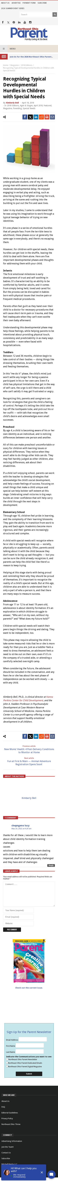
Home (5, 65)
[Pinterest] (14, 22)
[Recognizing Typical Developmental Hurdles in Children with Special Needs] (29, 149)
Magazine (14, 65)
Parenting (17, 108)
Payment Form (29, 3)
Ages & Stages (26, 105)
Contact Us (6, 1153)
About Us (5, 3)
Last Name (10, 1052)
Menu (13, 49)
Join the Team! (7, 1147)
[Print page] (46, 117)
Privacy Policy (7, 1118)
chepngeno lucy (20, 825)
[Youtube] (25, 22)
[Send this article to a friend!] (52, 117)
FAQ (3, 1107)
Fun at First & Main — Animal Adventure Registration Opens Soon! (29, 761)
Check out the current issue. (29, 988)
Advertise (16, 3)
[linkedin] (35, 117)
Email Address (12, 1040)
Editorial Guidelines (9, 1113)
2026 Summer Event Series (12, 8)
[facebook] (24, 117)
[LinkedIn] (19, 22)
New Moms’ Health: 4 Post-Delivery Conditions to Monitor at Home (29, 749)
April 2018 (38, 105)
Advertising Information (11, 1141)
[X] (8, 22)
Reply (51, 865)
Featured (47, 105)
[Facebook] (3, 22)
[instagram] (30, 22)
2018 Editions (26, 65)
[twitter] (30, 117)
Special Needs (29, 108)
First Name (11, 1046)
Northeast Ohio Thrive (10, 1124)
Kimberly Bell (12, 103)
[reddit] (41, 117)
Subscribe (42, 3)
